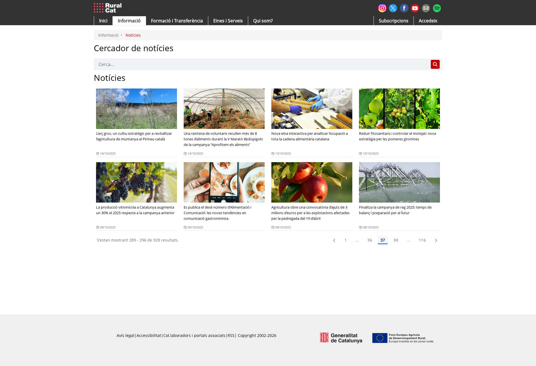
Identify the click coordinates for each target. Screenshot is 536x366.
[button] (103, 20)
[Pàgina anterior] (334, 240)
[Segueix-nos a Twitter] (393, 7)
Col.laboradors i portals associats (194, 335)
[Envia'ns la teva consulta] (426, 7)
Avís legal (125, 335)
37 (383, 240)
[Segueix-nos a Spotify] (436, 7)
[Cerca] (435, 64)
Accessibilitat (149, 335)
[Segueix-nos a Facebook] (404, 7)
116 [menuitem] (422, 240)
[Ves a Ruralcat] (109, 8)
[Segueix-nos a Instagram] (382, 7)
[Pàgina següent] (436, 240)
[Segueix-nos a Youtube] (415, 7)
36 (369, 240)
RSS (231, 335)
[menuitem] (177, 20)
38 (395, 240)
